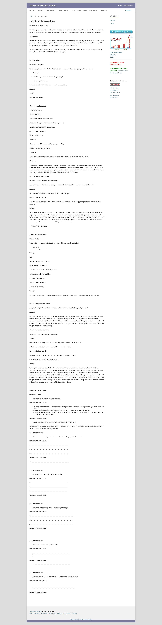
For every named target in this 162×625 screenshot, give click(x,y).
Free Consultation (116, 52)
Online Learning (34, 613)
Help (31, 10)
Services (40, 10)
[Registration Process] (121, 33)
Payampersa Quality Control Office (81, 619)
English (112, 20)
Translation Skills (46, 613)
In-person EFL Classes (67, 10)
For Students (114, 88)
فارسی (112, 23)
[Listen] (121, 49)
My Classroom (128, 5)
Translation (82, 10)
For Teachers (114, 90)
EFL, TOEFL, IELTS (59, 613)
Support (112, 55)
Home (120, 5)
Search (128, 10)
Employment (93, 10)
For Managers (114, 95)
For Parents (113, 97)
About (103, 10)
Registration (50, 10)
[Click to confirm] (35, 611)
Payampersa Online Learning (42, 6)
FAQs (112, 57)
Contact (74, 613)
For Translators (115, 93)
